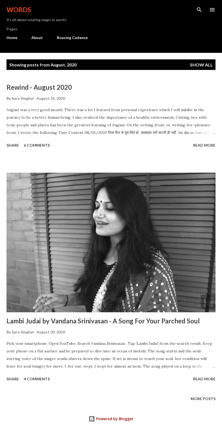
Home (11, 37)
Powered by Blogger (114, 418)
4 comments (37, 379)
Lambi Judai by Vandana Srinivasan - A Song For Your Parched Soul (103, 321)
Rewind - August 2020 (39, 87)
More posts (203, 398)
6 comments (37, 145)
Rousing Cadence (72, 37)
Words (18, 10)
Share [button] (12, 145)
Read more (204, 145)
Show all (201, 64)
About (37, 37)
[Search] (199, 10)
